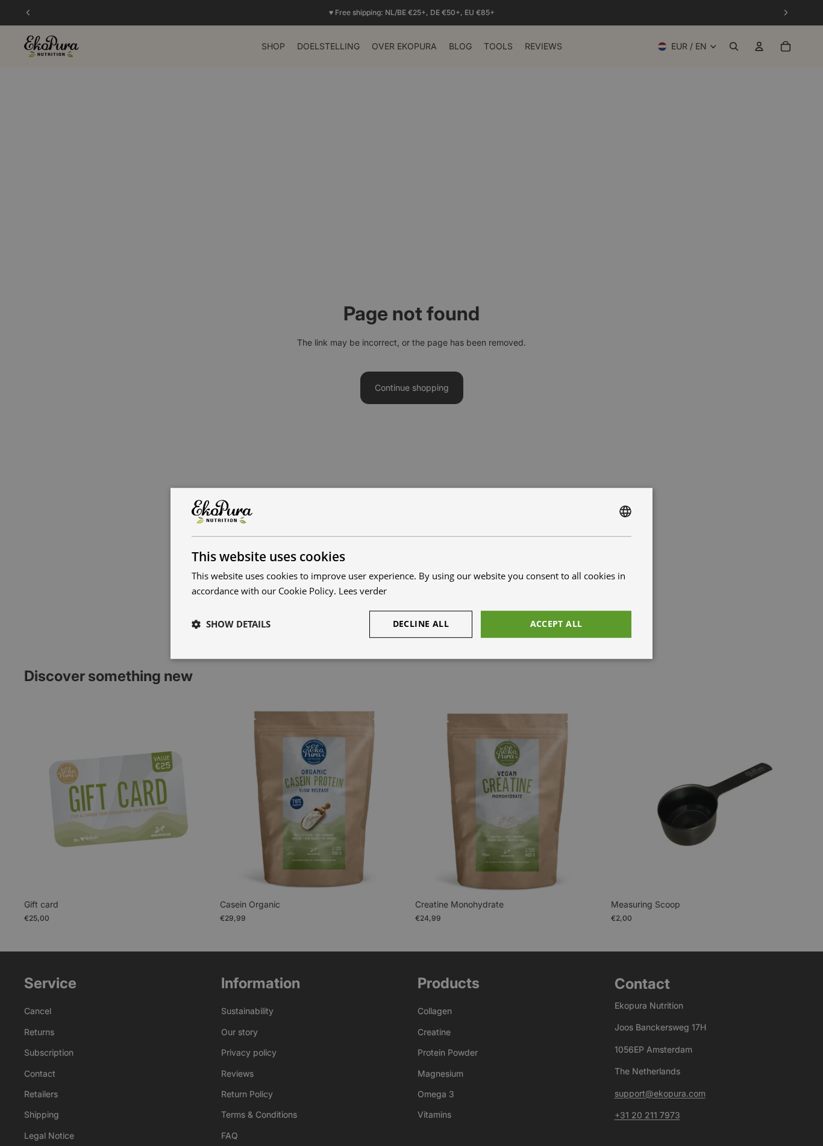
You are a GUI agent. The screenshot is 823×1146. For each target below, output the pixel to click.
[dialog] (411, 573)
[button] (231, 624)
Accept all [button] (556, 623)
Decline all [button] (421, 623)
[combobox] (625, 512)
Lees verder (363, 591)
